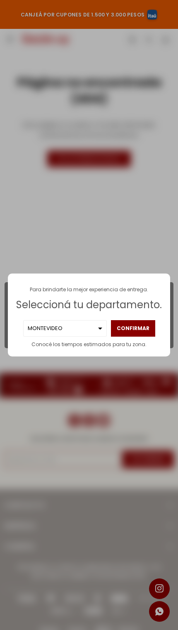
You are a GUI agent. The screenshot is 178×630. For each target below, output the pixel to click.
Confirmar (133, 328)
